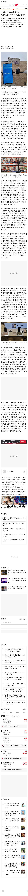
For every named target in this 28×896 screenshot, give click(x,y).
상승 (4, 712)
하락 (11, 712)
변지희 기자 (10, 471)
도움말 (20, 619)
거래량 (23, 712)
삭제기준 (25, 619)
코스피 (7, 716)
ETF (18, 716)
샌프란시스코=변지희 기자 (7, 46)
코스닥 (13, 716)
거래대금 (17, 712)
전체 (3, 716)
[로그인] (23, 5)
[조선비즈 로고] (14, 4)
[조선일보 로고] (4, 1)
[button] (2, 5)
